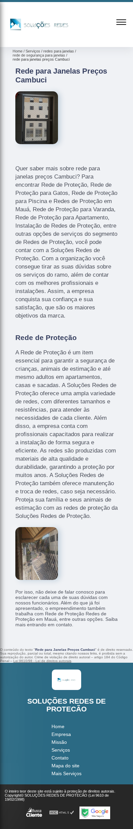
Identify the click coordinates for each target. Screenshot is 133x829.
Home (57, 726)
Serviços (60, 750)
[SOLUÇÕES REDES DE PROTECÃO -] (39, 39)
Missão (59, 742)
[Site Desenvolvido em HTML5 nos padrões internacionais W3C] (61, 812)
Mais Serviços (66, 773)
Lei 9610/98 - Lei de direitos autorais (42, 661)
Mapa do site (65, 765)
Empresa (61, 734)
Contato (60, 758)
